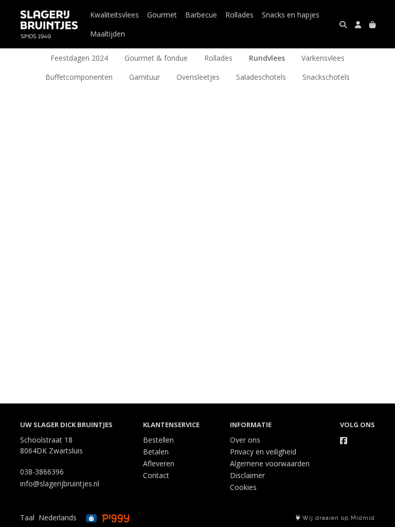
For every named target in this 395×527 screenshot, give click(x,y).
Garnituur (144, 77)
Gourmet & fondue (156, 58)
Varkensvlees (323, 58)
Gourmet (162, 15)
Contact (156, 475)
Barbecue (201, 15)
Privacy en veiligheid (263, 451)
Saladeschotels (261, 77)
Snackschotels (326, 77)
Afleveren (158, 463)
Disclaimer (247, 475)
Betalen (156, 451)
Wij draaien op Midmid (337, 518)
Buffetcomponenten (79, 77)
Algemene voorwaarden (270, 463)
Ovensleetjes (198, 77)
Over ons (245, 440)
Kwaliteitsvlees (114, 15)
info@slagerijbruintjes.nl (59, 483)
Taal (27, 517)
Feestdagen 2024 (79, 58)
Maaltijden (107, 34)
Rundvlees (267, 58)
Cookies (243, 487)
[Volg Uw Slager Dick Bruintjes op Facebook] (343, 440)
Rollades (239, 15)
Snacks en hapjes (290, 15)
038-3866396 (42, 472)
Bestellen (158, 440)
